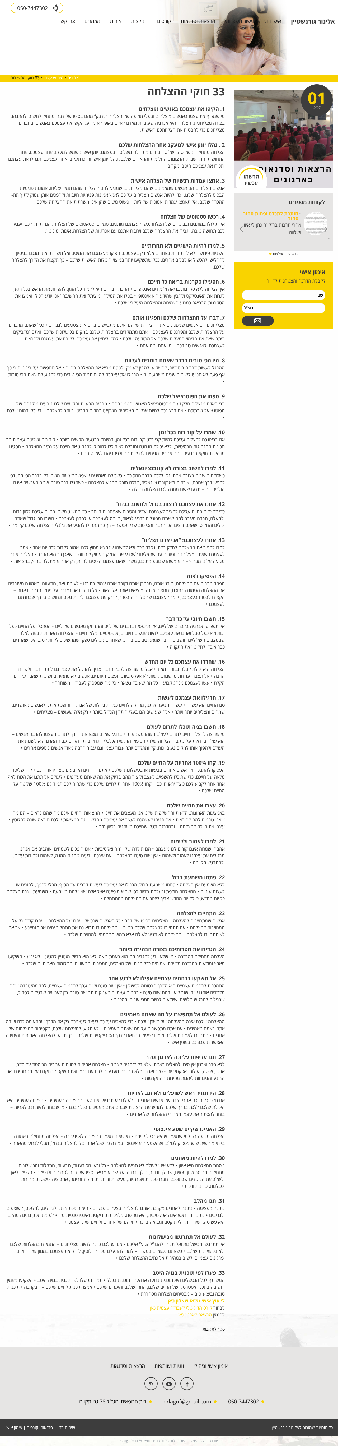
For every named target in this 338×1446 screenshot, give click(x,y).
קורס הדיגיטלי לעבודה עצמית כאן (181, 1308)
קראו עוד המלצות (285, 254)
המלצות (139, 21)
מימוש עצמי (53, 78)
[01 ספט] (283, 138)
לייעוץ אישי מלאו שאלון (200, 1301)
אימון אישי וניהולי (211, 1366)
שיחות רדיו (66, 1427)
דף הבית (74, 78)
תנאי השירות (142, 1441)
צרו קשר (66, 21)
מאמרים (92, 21)
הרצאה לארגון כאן (195, 1315)
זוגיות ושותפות (169, 1366)
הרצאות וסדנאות (198, 21)
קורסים (164, 21)
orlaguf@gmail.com (187, 1401)
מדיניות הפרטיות (160, 1441)
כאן (172, 1301)
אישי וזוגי (272, 21)
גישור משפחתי (239, 21)
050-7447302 (33, 8)
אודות (115, 21)
